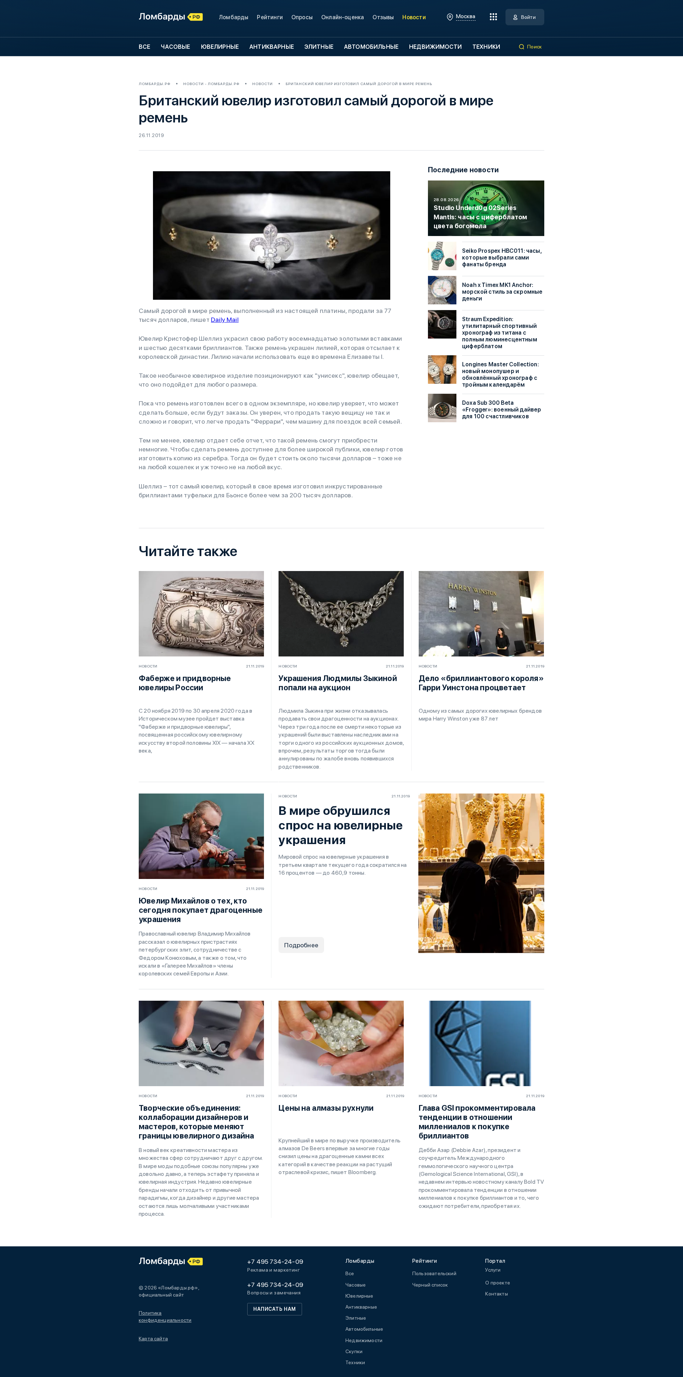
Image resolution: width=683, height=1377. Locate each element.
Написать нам (274, 1309)
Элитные (319, 46)
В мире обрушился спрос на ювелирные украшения (341, 825)
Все (144, 46)
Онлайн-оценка (342, 17)
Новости (413, 17)
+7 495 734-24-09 (275, 1261)
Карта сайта (153, 1338)
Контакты (496, 1294)
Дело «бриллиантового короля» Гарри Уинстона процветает (481, 683)
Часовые (175, 46)
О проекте (497, 1283)
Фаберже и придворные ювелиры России (185, 683)
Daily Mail (225, 319)
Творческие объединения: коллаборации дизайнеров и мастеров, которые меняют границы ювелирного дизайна (196, 1121)
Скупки (353, 1351)
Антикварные (271, 46)
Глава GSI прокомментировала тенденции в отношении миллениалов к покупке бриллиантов (477, 1121)
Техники (486, 46)
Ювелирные (220, 46)
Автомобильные (371, 46)
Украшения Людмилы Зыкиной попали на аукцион (338, 683)
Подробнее (301, 945)
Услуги (493, 1270)
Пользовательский (434, 1273)
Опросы (302, 17)
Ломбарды (233, 17)
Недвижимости (435, 46)
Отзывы (383, 17)
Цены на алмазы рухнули (326, 1107)
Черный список (430, 1285)
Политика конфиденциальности (165, 1316)
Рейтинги (269, 17)
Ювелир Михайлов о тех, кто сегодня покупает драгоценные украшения (201, 910)
